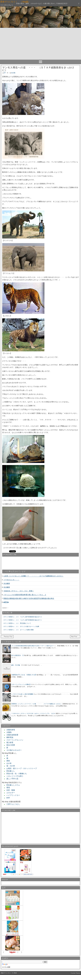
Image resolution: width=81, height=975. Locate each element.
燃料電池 (9, 737)
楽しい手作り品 (11, 779)
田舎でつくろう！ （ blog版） (30, 1)
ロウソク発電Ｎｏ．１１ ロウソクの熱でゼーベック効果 (21, 626)
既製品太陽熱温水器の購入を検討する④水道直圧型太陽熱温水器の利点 (28, 598)
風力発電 (9, 742)
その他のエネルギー (13, 750)
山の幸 (8, 763)
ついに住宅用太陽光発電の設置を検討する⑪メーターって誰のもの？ (32, 646)
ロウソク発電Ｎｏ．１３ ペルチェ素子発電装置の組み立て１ (22, 620)
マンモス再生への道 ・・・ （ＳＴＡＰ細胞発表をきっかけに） (38, 69)
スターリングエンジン (14, 740)
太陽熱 (8, 732)
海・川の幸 (10, 766)
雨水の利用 (10, 745)
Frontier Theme (75, 973)
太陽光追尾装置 (11, 735)
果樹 (7, 761)
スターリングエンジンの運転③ (21, 684)
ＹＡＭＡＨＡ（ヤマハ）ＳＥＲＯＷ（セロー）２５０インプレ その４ (33, 713)
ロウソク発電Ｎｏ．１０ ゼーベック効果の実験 (18, 630)
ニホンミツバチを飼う (14, 776)
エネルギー (10, 793)
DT (5, 73)
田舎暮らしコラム (12, 785)
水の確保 (6, 583)
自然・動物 (10, 790)
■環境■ (6, 602)
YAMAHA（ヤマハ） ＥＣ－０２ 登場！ (18, 591)
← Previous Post (7, 636)
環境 (7, 787)
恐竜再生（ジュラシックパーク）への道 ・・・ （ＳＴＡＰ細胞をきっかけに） (36, 704)
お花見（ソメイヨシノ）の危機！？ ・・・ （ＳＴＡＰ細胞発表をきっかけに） (33, 576)
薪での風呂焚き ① (17, 655)
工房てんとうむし (12, 804)
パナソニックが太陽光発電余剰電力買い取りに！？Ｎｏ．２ (24, 595)
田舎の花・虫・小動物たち (16, 773)
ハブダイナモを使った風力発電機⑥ (22, 694)
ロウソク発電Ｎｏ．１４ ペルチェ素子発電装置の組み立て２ (22, 617)
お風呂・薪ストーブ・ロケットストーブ (21, 768)
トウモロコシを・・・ (11, 580)
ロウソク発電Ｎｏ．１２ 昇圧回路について (17, 623)
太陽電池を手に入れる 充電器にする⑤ (23, 675)
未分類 (13, 73)
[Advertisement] (40, 44)
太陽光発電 (10, 730)
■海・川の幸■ (15, 665)
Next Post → (75, 636)
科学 (7, 798)
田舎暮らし (10, 771)
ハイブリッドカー (12, 795)
